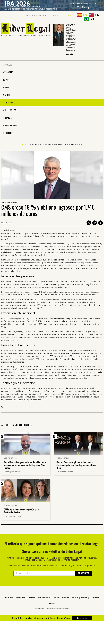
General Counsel (10, 110)
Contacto (75, 597)
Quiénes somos (20, 597)
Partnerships (8, 132)
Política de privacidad (44, 597)
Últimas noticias (12, 202)
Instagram (52, 603)
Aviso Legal (31, 597)
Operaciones (8, 72)
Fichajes (6, 79)
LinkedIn (96, 597)
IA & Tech (6, 94)
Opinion (6, 87)
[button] (88, 222)
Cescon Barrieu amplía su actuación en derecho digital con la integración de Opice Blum (76, 465)
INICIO (24, 144)
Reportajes (7, 64)
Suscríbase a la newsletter (62, 597)
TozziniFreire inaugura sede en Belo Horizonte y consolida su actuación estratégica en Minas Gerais (25, 465)
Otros (4, 202)
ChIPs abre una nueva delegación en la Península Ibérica (21, 511)
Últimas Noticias (10, 125)
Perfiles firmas (9, 102)
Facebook (84, 597)
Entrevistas (8, 117)
